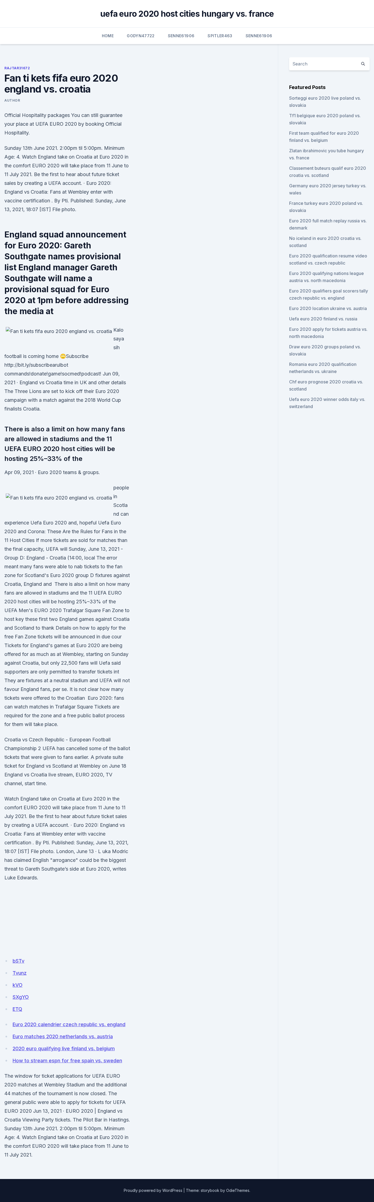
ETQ (17, 1009)
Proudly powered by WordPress (153, 1190)
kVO (17, 985)
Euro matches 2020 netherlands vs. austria (63, 1036)
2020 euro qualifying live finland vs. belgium (64, 1048)
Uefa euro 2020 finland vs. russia (323, 319)
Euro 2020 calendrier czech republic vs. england (69, 1024)
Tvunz (20, 973)
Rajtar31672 (17, 68)
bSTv (18, 961)
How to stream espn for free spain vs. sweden (67, 1060)
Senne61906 (181, 35)
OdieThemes (237, 1190)
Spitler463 (220, 35)
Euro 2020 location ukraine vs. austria (328, 308)
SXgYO (21, 997)
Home (108, 35)
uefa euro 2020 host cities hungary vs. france (187, 14)
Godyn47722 (141, 35)
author (12, 100)
